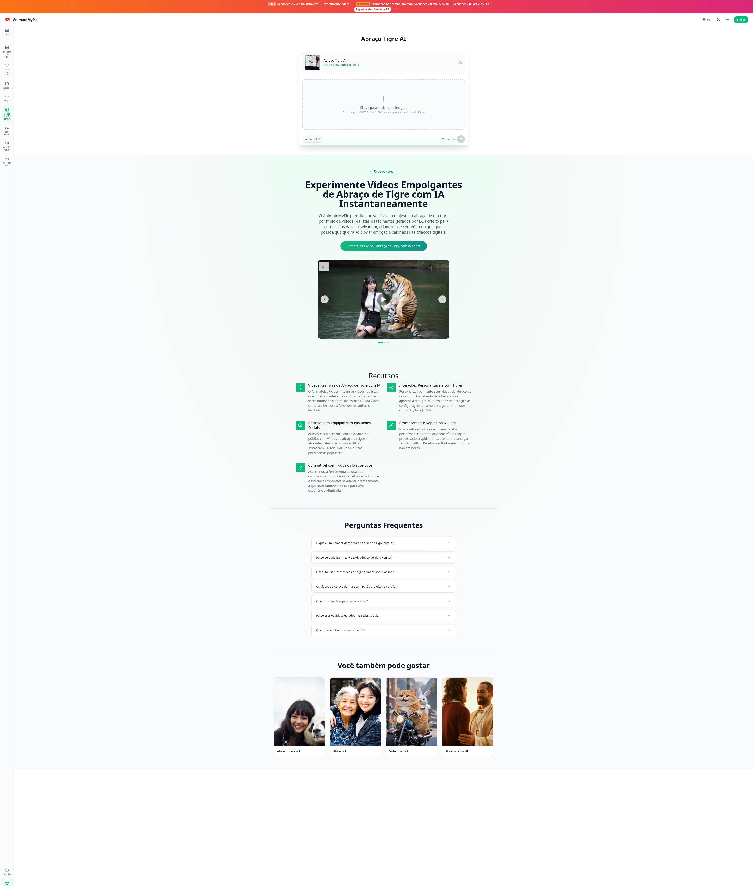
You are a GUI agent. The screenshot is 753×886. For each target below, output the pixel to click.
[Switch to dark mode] (718, 19)
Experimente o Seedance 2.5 (372, 9)
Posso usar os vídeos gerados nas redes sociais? (347, 615)
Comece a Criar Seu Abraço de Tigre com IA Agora (384, 246)
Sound (313, 139)
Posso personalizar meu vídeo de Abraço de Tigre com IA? (354, 557)
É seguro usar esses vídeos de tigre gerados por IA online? (355, 572)
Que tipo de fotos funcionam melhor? (340, 630)
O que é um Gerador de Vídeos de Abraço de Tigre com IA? (355, 543)
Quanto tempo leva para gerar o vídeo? (342, 601)
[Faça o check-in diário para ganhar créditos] (727, 19)
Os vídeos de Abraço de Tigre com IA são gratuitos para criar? (357, 586)
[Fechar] (397, 9)
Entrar (741, 19)
